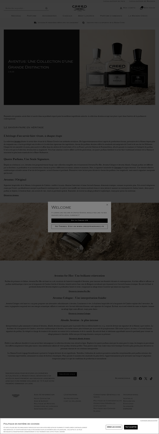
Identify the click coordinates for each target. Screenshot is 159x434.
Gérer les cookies (114, 427)
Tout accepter (131, 427)
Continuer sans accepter (148, 420)
